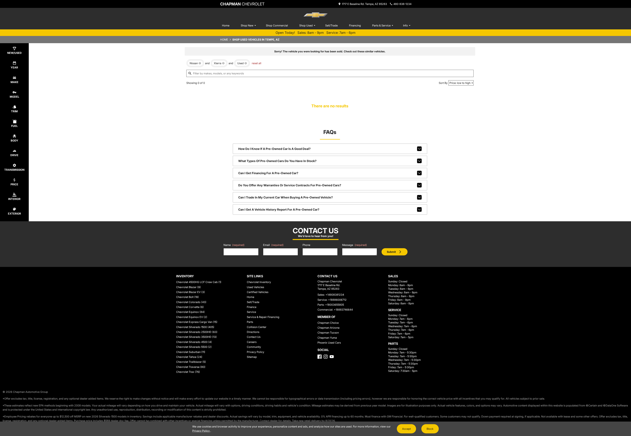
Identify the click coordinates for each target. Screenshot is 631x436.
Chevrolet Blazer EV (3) (190, 292)
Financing (355, 25)
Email (273, 245)
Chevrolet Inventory (259, 282)
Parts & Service (381, 25)
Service (251, 312)
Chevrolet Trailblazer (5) (191, 361)
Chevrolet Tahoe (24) (189, 357)
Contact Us (253, 336)
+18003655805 (334, 304)
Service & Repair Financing (263, 317)
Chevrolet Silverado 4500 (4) (194, 342)
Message (354, 245)
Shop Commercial (277, 25)
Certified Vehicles (257, 292)
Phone (306, 245)
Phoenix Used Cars (329, 342)
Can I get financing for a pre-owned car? (268, 173)
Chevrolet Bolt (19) (187, 297)
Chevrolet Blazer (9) (188, 287)
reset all (256, 63)
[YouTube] (331, 356)
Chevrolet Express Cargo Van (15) (196, 322)
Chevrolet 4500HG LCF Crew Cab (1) (198, 282)
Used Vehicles (255, 287)
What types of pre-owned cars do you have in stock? (277, 161)
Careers (252, 342)
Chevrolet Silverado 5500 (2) (194, 347)
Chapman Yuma (327, 337)
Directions (253, 332)
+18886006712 (337, 299)
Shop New (247, 25)
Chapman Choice (328, 322)
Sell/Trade (331, 25)
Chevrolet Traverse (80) (190, 367)
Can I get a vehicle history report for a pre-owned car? (278, 209)
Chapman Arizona (328, 327)
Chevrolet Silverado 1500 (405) (195, 327)
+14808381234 (335, 294)
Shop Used (306, 25)
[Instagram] (325, 356)
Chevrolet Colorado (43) (191, 302)
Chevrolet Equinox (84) (190, 312)
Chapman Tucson (328, 332)
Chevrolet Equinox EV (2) (191, 317)
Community (254, 347)
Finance (251, 307)
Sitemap (252, 357)
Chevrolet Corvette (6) (190, 307)
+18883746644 (343, 309)
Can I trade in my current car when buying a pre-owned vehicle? (285, 197)
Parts (250, 322)
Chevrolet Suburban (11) (190, 352)
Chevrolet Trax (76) (188, 371)
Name (234, 245)
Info (405, 25)
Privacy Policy (255, 352)
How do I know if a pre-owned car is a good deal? (274, 149)
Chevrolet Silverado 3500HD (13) (196, 336)
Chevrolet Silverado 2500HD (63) (196, 332)
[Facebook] (319, 356)
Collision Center (256, 327)
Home (225, 25)
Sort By (443, 83)
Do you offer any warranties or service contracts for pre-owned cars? (289, 185)
